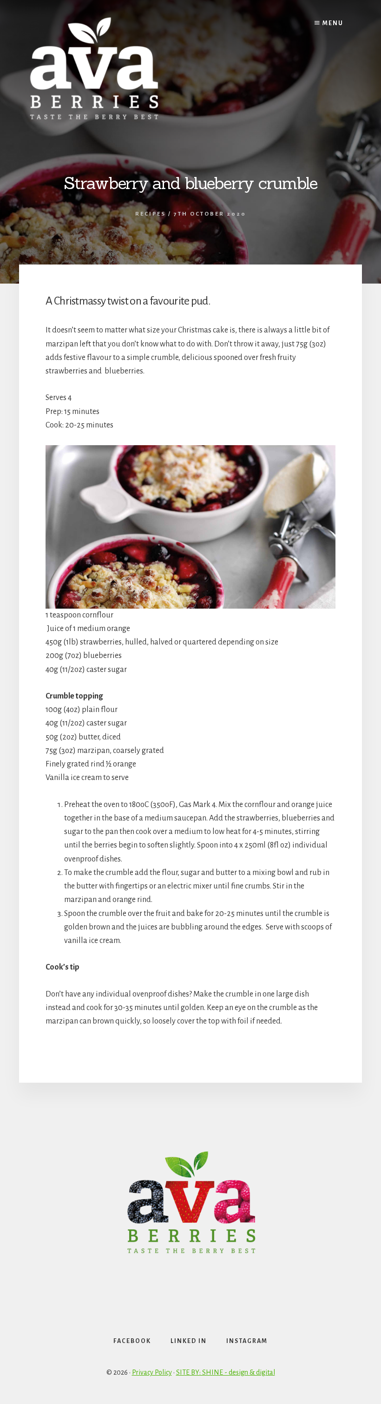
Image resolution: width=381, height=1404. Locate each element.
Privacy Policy (152, 1372)
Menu (332, 23)
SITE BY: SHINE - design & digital (225, 1372)
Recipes (150, 214)
